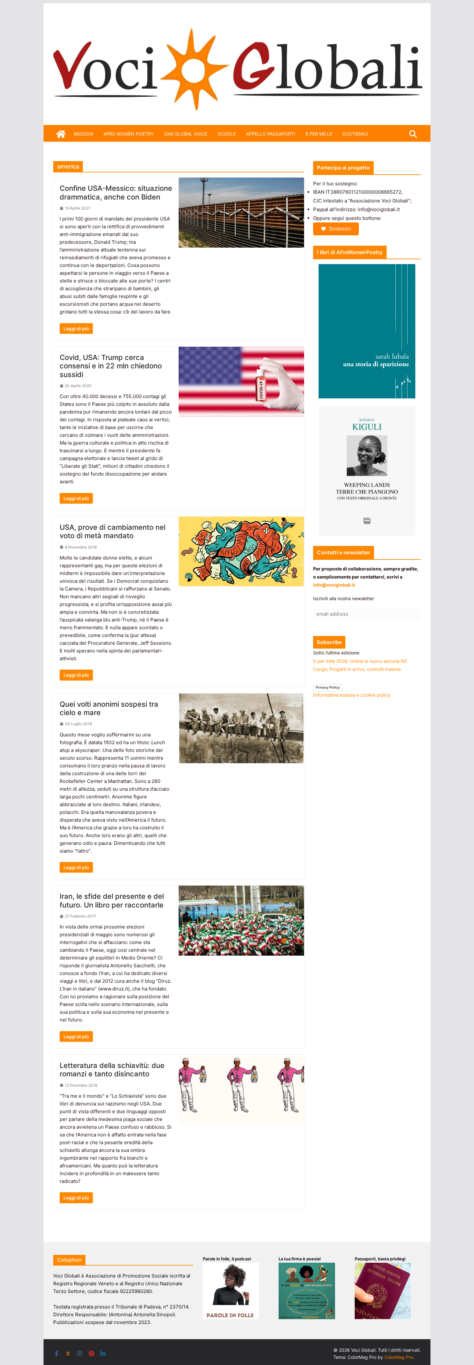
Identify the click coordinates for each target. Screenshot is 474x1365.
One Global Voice (185, 134)
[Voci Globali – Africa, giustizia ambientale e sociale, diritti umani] (237, 22)
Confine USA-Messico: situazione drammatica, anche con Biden (116, 192)
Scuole (227, 134)
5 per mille (318, 134)
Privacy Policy (328, 687)
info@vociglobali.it (334, 585)
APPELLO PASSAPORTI (270, 134)
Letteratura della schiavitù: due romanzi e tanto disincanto (112, 1069)
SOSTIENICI (355, 134)
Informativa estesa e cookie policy (351, 695)
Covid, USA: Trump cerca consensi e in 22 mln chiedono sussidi (111, 366)
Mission (83, 134)
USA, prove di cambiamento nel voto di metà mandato (112, 531)
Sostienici (340, 228)
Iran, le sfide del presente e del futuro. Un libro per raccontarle (112, 900)
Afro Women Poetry (128, 134)
